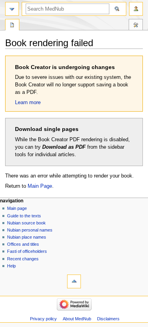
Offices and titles (23, 244)
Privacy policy (43, 318)
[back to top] (74, 281)
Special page (12, 25)
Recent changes (23, 258)
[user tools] (136, 9)
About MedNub (77, 318)
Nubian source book (26, 222)
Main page (17, 208)
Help (11, 265)
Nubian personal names (29, 230)
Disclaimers (108, 318)
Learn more (28, 102)
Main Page (40, 186)
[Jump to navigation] (12, 9)
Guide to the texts (24, 215)
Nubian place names (26, 237)
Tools (135, 25)
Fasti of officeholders (27, 251)
